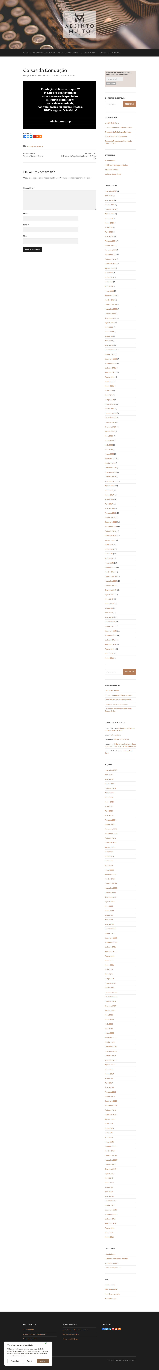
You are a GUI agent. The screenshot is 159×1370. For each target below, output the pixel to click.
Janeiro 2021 (110, 409)
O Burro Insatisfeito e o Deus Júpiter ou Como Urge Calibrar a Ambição (120, 745)
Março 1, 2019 (29, 76)
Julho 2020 (109, 436)
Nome (26, 213)
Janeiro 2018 (110, 572)
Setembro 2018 (110, 536)
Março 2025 (109, 200)
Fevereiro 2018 (110, 567)
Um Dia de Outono (112, 123)
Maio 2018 (109, 554)
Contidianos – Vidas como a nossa (75, 1330)
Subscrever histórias (70, 1339)
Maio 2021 (109, 390)
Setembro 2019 (110, 481)
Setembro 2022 (110, 318)
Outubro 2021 (110, 368)
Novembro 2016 (111, 635)
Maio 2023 (109, 282)
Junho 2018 (109, 549)
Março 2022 (109, 345)
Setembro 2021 (110, 372)
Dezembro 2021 (111, 359)
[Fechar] (48, 1343)
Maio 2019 (109, 499)
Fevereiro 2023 (110, 295)
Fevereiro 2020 (110, 458)
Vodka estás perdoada (110, 53)
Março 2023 (109, 291)
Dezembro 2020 (111, 413)
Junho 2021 (109, 386)
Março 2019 (109, 508)
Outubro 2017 (110, 585)
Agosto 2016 (109, 649)
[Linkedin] (31, 136)
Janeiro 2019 (110, 517)
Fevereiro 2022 (110, 350)
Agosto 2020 (109, 431)
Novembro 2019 (111, 472)
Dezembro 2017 (111, 576)
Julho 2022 (109, 327)
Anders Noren (122, 1360)
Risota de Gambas (72, 53)
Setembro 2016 (110, 644)
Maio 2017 (109, 608)
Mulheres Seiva (115, 735)
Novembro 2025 (111, 191)
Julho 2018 (109, 545)
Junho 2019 (109, 495)
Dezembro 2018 (111, 522)
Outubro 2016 (110, 640)
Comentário (29, 188)
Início (25, 53)
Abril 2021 (109, 395)
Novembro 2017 (111, 581)
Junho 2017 (109, 604)
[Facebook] (24, 136)
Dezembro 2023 (111, 250)
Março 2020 (109, 454)
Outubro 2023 (110, 259)
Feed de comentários (112, 1294)
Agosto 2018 (109, 540)
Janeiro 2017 (110, 626)
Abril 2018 (109, 558)
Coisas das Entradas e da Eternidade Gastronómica (118, 142)
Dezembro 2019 (111, 468)
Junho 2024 (109, 223)
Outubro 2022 (110, 313)
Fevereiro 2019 (110, 513)
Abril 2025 (109, 196)
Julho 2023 (109, 273)
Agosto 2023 (109, 268)
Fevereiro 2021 (110, 404)
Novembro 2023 (111, 254)
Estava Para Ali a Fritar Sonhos (116, 136)
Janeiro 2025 (110, 205)
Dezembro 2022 (111, 304)
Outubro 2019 (110, 477)
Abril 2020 (109, 449)
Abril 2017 (109, 613)
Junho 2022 (109, 332)
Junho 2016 (109, 658)
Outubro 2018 (110, 531)
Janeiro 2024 (110, 245)
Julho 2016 (109, 653)
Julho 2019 (109, 490)
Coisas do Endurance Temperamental (118, 127)
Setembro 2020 (110, 427)
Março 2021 (109, 400)
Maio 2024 (109, 227)
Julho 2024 (109, 218)
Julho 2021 (109, 381)
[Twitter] (28, 136)
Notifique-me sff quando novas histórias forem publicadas (118, 73)
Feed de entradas (111, 1289)
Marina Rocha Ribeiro (48, 76)
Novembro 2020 (111, 418)
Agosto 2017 (109, 594)
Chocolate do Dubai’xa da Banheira (118, 132)
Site (25, 236)
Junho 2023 (109, 277)
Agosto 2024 (109, 214)
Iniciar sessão (110, 1285)
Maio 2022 (109, 336)
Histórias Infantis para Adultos (46, 53)
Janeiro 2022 (110, 354)
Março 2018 (109, 563)
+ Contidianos (90, 53)
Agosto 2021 (109, 377)
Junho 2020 (109, 440)
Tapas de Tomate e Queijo (33, 155)
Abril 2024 (109, 232)
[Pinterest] (34, 136)
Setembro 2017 (110, 590)
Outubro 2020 (110, 422)
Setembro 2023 (110, 264)
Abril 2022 (109, 341)
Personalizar (15, 1361)
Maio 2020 (109, 445)
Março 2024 (109, 236)
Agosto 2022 (109, 322)
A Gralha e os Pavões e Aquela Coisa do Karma (120, 729)
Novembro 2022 (111, 309)
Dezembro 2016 (111, 631)
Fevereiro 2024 (110, 241)
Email (26, 225)
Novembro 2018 (111, 526)
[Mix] (40, 136)
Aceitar (42, 1361)
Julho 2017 (109, 599)
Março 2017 (109, 617)
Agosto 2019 (109, 486)
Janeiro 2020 (110, 463)
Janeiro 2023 (110, 300)
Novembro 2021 (111, 363)
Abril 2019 (109, 504)
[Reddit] (37, 136)
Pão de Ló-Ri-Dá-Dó (121, 739)
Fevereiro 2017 (110, 622)
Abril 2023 (109, 286)
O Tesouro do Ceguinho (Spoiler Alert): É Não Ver (78, 156)
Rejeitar (29, 1361)
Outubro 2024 (110, 209)
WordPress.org (110, 1298)
